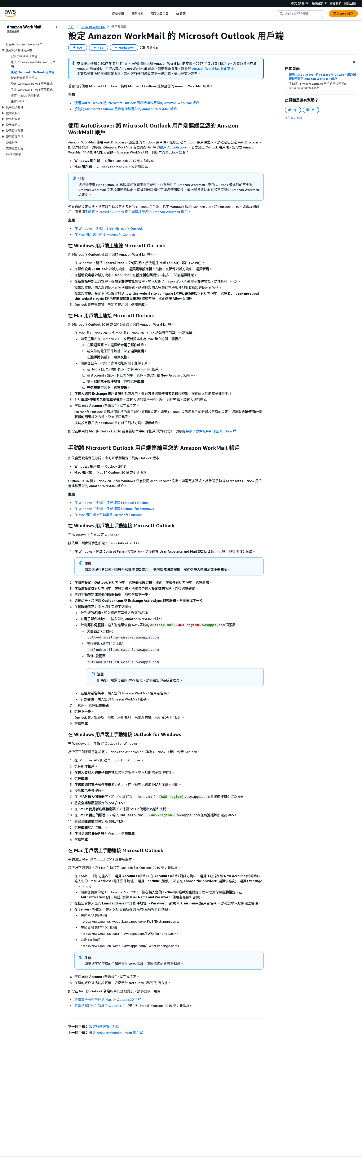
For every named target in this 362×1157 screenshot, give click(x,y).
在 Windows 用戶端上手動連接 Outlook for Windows (114, 509)
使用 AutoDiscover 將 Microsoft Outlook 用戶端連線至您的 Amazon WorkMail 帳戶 (136, 103)
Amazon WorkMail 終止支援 (213, 68)
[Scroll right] (188, 13)
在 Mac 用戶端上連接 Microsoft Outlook (104, 234)
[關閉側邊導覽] (56, 26)
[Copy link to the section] (64, 126)
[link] (118, 27)
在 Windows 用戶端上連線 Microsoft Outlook (108, 228)
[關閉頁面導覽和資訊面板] (354, 62)
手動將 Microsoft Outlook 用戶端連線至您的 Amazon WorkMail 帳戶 (125, 109)
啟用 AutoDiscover (174, 147)
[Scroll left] (109, 13)
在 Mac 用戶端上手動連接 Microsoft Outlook (108, 515)
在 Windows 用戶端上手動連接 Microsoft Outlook (111, 502)
